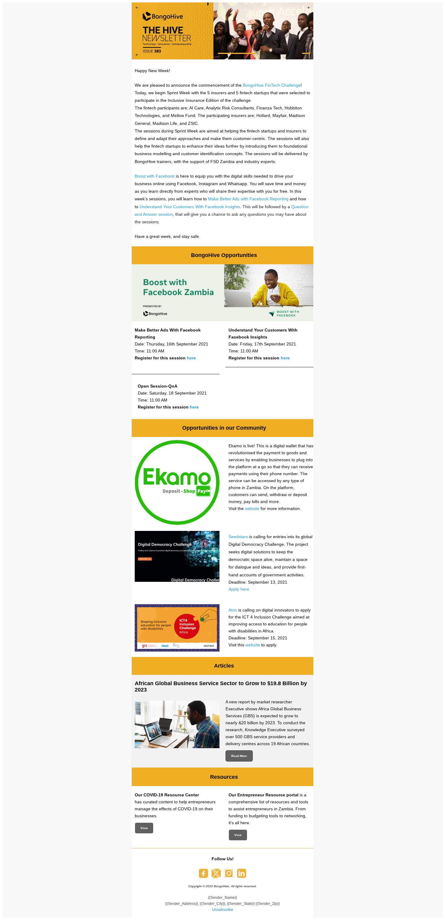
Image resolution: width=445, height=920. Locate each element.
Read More (239, 756)
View (144, 828)
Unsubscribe (222, 910)
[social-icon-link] (203, 873)
